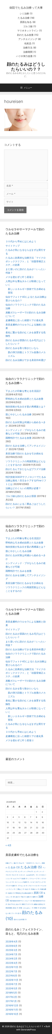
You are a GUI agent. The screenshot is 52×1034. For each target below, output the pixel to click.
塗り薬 (16, 897)
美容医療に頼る (12, 908)
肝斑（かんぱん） (26, 908)
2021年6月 (11, 975)
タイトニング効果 (22, 882)
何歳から (35, 889)
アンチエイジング (27, 39)
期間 (35, 897)
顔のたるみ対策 (20, 919)
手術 (23, 897)
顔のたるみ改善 (25, 35)
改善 (29, 897)
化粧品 (27, 43)
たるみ (14, 867)
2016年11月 (12, 1009)
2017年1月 (11, 1001)
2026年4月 (12, 941)
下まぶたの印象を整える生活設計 (23, 391)
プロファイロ (34, 886)
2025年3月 (11, 950)
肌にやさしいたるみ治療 (18, 414)
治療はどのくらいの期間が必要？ (23, 488)
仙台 (27, 889)
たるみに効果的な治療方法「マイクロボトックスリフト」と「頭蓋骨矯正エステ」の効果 (26, 261)
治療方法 (27, 47)
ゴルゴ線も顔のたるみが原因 (21, 496)
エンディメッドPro (25, 871)
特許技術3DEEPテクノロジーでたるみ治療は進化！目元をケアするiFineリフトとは (26, 481)
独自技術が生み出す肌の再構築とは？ (26, 406)
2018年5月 (11, 992)
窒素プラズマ (27, 904)
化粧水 (11, 893)
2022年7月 (11, 971)
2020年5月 (11, 988)
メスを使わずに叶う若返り (20, 277)
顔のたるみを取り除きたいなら (22, 348)
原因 (38, 892)
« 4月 (8, 845)
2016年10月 (12, 1014)
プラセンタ (22, 886)
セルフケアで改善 (20, 879)
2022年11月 (12, 967)
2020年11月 (12, 980)
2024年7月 (11, 954)
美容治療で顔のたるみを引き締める (24, 453)
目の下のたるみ (14, 904)
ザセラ (15, 875)
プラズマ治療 (11, 886)
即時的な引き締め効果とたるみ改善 (24, 398)
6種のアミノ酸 (12, 863)
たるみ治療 (24, 17)
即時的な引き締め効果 (24, 893)
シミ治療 (24, 13)
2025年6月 (11, 945)
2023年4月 (12, 963)
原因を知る (26, 22)
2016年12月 (12, 1005)
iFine (21, 863)
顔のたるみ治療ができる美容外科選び (26, 360)
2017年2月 (11, 997)
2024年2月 (11, 958)
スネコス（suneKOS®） (28, 875)
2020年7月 (11, 984)
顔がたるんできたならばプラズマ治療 (26, 469)
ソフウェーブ (34, 879)
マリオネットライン (27, 30)
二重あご (20, 889)
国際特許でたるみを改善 (18, 438)
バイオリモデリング (38, 882)
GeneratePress (28, 1029)
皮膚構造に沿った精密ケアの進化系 (24, 320)
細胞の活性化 (39, 904)
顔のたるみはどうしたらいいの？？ (26, 67)
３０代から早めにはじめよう (21, 241)
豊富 (37, 908)
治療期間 (28, 52)
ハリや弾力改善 (24, 56)
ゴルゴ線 (28, 26)
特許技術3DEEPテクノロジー (21, 901)
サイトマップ (13, 245)
